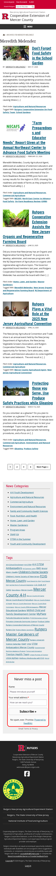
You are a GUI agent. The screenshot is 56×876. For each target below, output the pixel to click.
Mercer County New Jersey (22, 604)
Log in (28, 865)
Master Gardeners (19, 525)
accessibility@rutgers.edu (29, 854)
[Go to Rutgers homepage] (28, 750)
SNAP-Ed (14, 534)
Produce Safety (31, 448)
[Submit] (33, 7)
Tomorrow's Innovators (34, 651)
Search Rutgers (9, 6)
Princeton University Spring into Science (21, 621)
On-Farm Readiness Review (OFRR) (31, 201)
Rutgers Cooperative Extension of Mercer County (25, 625)
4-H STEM (28, 564)
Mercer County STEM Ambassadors (27, 607)
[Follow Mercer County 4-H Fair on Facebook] (27, 773)
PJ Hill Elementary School (38, 618)
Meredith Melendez (23, 287)
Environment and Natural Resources (28, 506)
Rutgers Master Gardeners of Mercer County (26, 634)
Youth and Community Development (28, 543)
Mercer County (27, 590)
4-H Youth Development (22, 492)
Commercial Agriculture (14, 195)
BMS (38, 568)
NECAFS (17, 198)
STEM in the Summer (20, 539)
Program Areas (17, 529)
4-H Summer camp (29, 568)
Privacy (35, 728)
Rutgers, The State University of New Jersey (28, 815)
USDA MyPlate (12, 658)
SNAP (23, 644)
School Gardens (23, 112)
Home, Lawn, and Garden (25, 281)
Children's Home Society (33, 572)
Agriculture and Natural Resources (29, 106)
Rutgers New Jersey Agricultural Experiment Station (28, 809)
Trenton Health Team (17, 654)
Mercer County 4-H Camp (35, 596)
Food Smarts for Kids (34, 581)
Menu (29, 26)
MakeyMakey (16, 590)
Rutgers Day (10, 630)
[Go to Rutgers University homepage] (5, 16)
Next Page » (42, 467)
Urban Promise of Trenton (39, 655)
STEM (29, 644)
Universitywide (9, 2)
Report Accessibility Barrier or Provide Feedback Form (28, 856)
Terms (26, 728)
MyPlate (41, 614)
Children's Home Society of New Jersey (22, 576)
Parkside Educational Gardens (18, 618)
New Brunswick (21, 2)
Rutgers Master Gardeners (25, 630)
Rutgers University (37, 640)
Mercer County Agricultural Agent (30, 370)
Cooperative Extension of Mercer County (29, 17)
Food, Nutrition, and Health (23, 515)
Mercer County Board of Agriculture (19, 600)
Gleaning (18, 448)
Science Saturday (13, 644)
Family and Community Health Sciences (29, 511)
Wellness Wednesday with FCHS (31, 658)
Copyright (9, 861)
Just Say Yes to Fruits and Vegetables (21, 585)
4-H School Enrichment (15, 564)
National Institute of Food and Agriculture (28, 820)
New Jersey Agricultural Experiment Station (27, 12)
